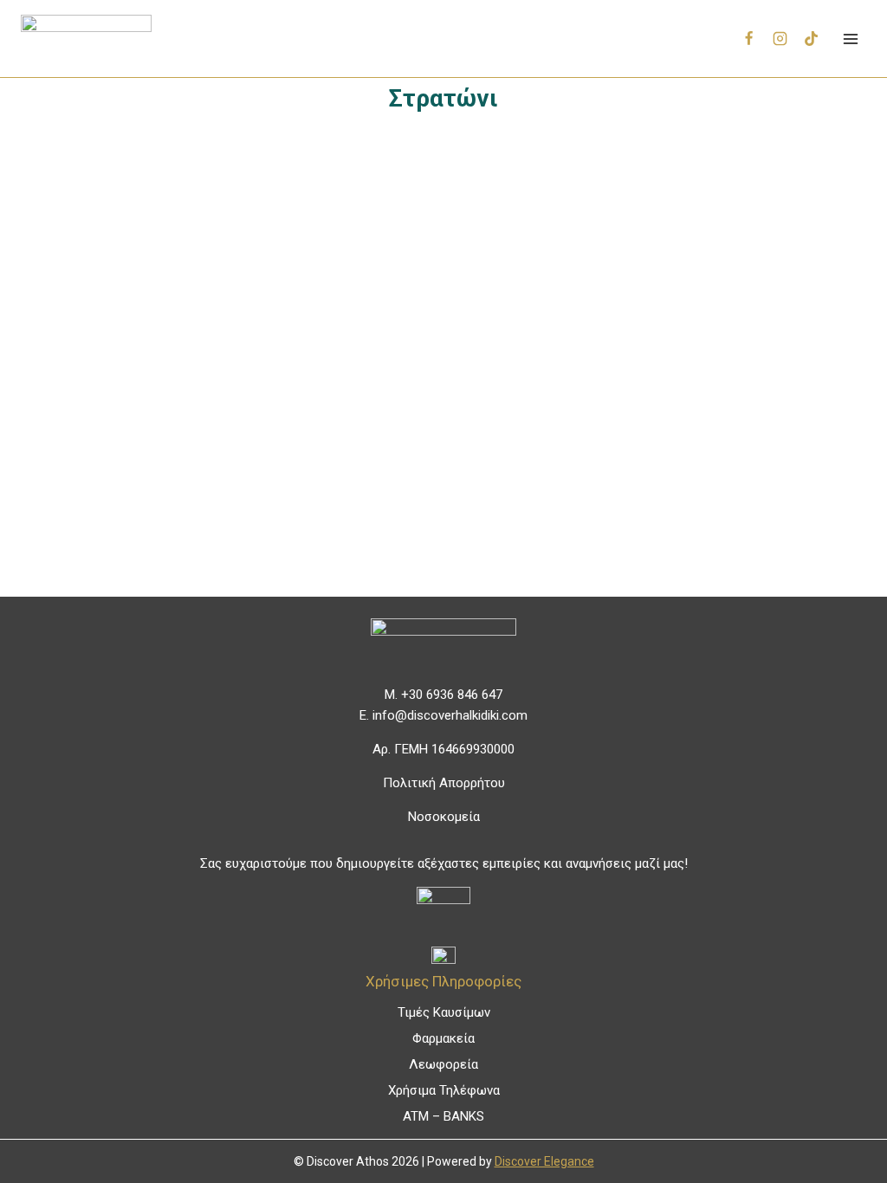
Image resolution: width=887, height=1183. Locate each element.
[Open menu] (850, 38)
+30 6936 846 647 (451, 694)
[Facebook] (749, 39)
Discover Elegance (544, 1161)
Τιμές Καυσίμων (444, 1012)
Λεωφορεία (443, 1064)
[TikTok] (810, 39)
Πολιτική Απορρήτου (444, 783)
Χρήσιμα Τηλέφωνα (444, 1090)
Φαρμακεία (443, 1038)
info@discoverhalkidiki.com (450, 715)
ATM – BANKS (443, 1116)
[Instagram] (780, 39)
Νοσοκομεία (444, 816)
